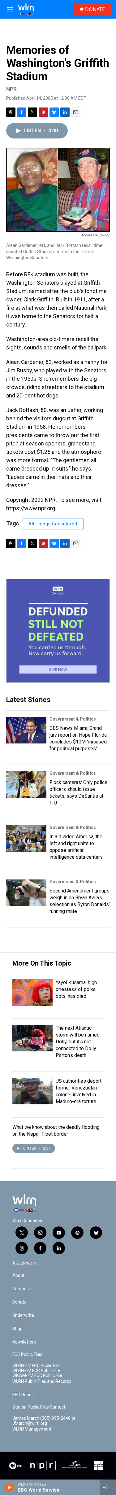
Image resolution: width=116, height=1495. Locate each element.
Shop (17, 1328)
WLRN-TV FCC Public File (36, 1365)
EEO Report (23, 1394)
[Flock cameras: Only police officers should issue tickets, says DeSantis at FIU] (26, 784)
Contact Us (23, 1289)
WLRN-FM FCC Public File (36, 1370)
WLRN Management (31, 1429)
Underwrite (23, 1315)
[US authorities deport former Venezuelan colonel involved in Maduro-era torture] (32, 1091)
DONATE (95, 9)
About (18, 1275)
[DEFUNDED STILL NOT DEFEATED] (58, 630)
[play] (9, 1487)
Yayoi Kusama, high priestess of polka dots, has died (76, 989)
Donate (19, 1302)
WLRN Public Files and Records (41, 1381)
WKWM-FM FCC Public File (37, 1375)
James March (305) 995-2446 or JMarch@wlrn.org (43, 1421)
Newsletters (24, 1342)
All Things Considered (52, 523)
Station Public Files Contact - (40, 1407)
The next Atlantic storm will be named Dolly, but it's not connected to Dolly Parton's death (78, 1041)
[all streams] (108, 1487)
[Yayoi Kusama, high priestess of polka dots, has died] (32, 992)
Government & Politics (72, 719)
